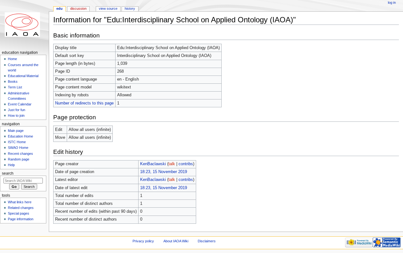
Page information (20, 219)
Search (8, 173)
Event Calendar (19, 104)
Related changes (21, 208)
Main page (16, 130)
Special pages (18, 213)
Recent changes (20, 153)
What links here (19, 202)
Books (13, 81)
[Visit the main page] (24, 24)
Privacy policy (143, 241)
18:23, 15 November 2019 (163, 172)
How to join (16, 115)
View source (108, 8)
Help (11, 165)
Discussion (78, 8)
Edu (59, 8)
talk (171, 164)
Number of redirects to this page (84, 103)
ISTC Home (17, 142)
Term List (15, 87)
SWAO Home (18, 147)
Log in (392, 2)
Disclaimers (207, 241)
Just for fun (16, 110)
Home (12, 59)
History (130, 8)
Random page (18, 159)
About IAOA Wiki (175, 241)
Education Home (20, 136)
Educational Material (23, 76)
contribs (186, 164)
